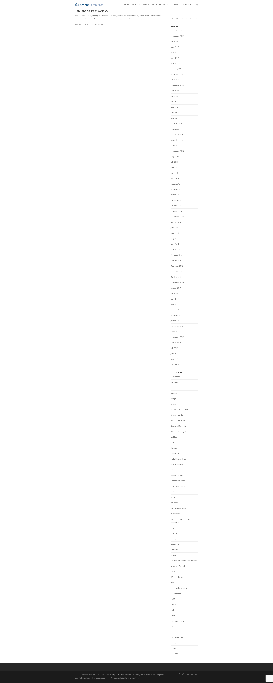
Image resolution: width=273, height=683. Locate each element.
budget (173, 398)
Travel (173, 648)
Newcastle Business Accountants (184, 561)
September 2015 (177, 151)
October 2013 (176, 277)
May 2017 (174, 52)
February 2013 (176, 315)
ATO (172, 388)
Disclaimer (101, 674)
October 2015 (176, 145)
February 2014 (176, 255)
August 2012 (176, 343)
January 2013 (176, 321)
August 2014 (176, 222)
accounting (175, 382)
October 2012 (176, 332)
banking (174, 393)
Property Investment (179, 588)
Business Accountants (179, 409)
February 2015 (176, 189)
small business (176, 593)
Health (173, 497)
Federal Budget (177, 475)
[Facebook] (179, 674)
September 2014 (177, 217)
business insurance (178, 420)
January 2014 (176, 260)
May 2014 (174, 238)
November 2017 (177, 30)
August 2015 (176, 156)
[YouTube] (196, 674)
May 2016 (174, 107)
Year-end (174, 654)
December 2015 (177, 134)
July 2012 (174, 348)
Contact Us (187, 4)
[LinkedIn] (188, 674)
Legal (173, 528)
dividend (174, 448)
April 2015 (175, 178)
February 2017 (176, 69)
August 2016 (176, 91)
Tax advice (175, 632)
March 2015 (175, 184)
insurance (175, 503)
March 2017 (175, 63)
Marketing (175, 544)
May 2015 (174, 173)
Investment (175, 514)
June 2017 (175, 47)
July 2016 (174, 96)
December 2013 (177, 266)
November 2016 (177, 74)
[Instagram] (183, 674)
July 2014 (174, 228)
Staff (172, 610)
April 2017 (175, 58)
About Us (136, 4)
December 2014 (177, 200)
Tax (172, 626)
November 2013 (177, 271)
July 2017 (174, 41)
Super (173, 615)
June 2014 (175, 233)
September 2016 (177, 85)
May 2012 (174, 359)
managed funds (177, 539)
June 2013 (175, 299)
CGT (172, 442)
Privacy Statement (117, 674)
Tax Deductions (177, 637)
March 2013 (175, 310)
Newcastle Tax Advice (179, 566)
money (173, 555)
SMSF (173, 599)
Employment (176, 453)
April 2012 (175, 364)
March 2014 (175, 249)
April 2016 (175, 112)
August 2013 (176, 288)
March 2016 (175, 118)
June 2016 (175, 102)
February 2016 (176, 123)
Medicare (174, 550)
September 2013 (177, 282)
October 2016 (176, 80)
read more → (148, 19)
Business (174, 404)
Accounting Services (161, 4)
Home (126, 4)
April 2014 (175, 244)
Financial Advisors (178, 481)
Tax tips (174, 643)
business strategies (178, 431)
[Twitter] (192, 674)
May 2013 (174, 304)
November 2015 (177, 140)
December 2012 (177, 326)
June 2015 (175, 167)
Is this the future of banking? (91, 10)
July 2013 (174, 293)
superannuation (177, 621)
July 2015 (174, 162)
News (176, 4)
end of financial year (179, 459)
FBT (172, 470)
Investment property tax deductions (180, 520)
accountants (175, 377)
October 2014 (176, 211)
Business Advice (97, 24)
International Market (179, 508)
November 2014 (177, 206)
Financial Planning (178, 486)
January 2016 (176, 129)
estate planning (177, 464)
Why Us (146, 4)
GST (172, 492)
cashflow (174, 437)
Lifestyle (174, 533)
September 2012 (177, 337)
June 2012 (175, 353)
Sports (173, 604)
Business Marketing (179, 426)
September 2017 (177, 36)
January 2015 (176, 195)
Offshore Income (177, 577)
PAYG (173, 582)
